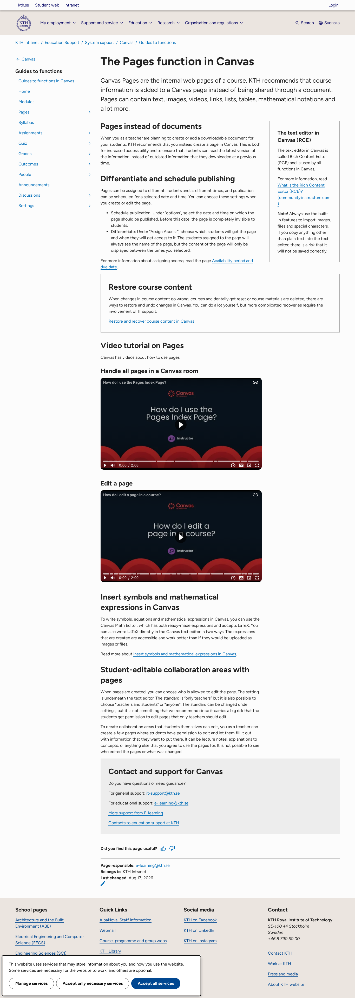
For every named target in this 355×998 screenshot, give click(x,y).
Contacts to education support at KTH (143, 822)
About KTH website (286, 984)
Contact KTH (280, 953)
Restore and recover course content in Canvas (151, 321)
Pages (23, 112)
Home (24, 91)
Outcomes (28, 164)
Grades (24, 153)
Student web (47, 5)
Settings (26, 205)
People (24, 174)
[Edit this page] (103, 883)
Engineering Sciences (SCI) (41, 953)
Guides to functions (157, 42)
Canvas (126, 42)
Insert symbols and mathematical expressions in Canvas (184, 653)
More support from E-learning (135, 812)
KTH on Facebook (200, 919)
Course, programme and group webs (133, 940)
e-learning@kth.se (171, 803)
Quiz (22, 143)
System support (99, 42)
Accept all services (156, 983)
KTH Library (110, 951)
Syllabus (26, 122)
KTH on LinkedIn (199, 930)
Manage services (31, 983)
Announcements (33, 184)
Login (333, 5)
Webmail (108, 930)
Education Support (62, 42)
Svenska (332, 22)
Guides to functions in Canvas (46, 80)
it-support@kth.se (163, 793)
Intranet (71, 5)
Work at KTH (279, 963)
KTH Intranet (27, 42)
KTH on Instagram (200, 940)
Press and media (283, 974)
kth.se (23, 5)
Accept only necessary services (93, 983)
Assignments (30, 132)
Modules (26, 101)
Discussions (29, 195)
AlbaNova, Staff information (126, 919)
